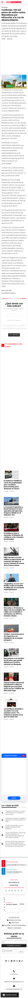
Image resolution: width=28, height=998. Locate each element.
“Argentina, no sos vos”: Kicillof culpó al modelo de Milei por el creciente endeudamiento (14, 587)
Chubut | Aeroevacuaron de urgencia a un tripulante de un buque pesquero (14, 637)
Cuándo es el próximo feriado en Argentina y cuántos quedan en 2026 (15, 819)
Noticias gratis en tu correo (14, 935)
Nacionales (4, 7)
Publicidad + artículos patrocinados (15, 925)
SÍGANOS (14, 798)
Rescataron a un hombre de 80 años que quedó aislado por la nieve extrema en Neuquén (14, 661)
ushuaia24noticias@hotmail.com (14, 989)
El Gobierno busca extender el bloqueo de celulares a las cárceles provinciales (13, 536)
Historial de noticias (14, 920)
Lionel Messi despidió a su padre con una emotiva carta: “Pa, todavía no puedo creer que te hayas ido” (13, 713)
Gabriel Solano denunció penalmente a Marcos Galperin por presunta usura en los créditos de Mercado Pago (14, 687)
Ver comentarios (14, 335)
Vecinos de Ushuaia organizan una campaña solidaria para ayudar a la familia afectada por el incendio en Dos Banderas (15, 844)
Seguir (22, 904)
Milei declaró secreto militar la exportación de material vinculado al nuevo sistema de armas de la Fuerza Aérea (14, 561)
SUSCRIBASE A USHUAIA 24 (14, 945)
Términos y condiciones (14, 928)
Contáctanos (15, 923)
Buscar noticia (14, 917)
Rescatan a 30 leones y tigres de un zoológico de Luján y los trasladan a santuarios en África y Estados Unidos (14, 612)
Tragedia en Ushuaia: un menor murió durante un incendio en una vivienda (15, 812)
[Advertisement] (14, 58)
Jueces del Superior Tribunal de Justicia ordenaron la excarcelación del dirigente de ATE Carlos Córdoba (15, 835)
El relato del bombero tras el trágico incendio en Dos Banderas (14, 827)
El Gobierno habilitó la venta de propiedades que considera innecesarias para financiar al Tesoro (13, 485)
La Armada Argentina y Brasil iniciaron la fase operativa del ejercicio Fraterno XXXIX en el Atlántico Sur (13, 511)
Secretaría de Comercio (8, 293)
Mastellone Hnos (6, 290)
